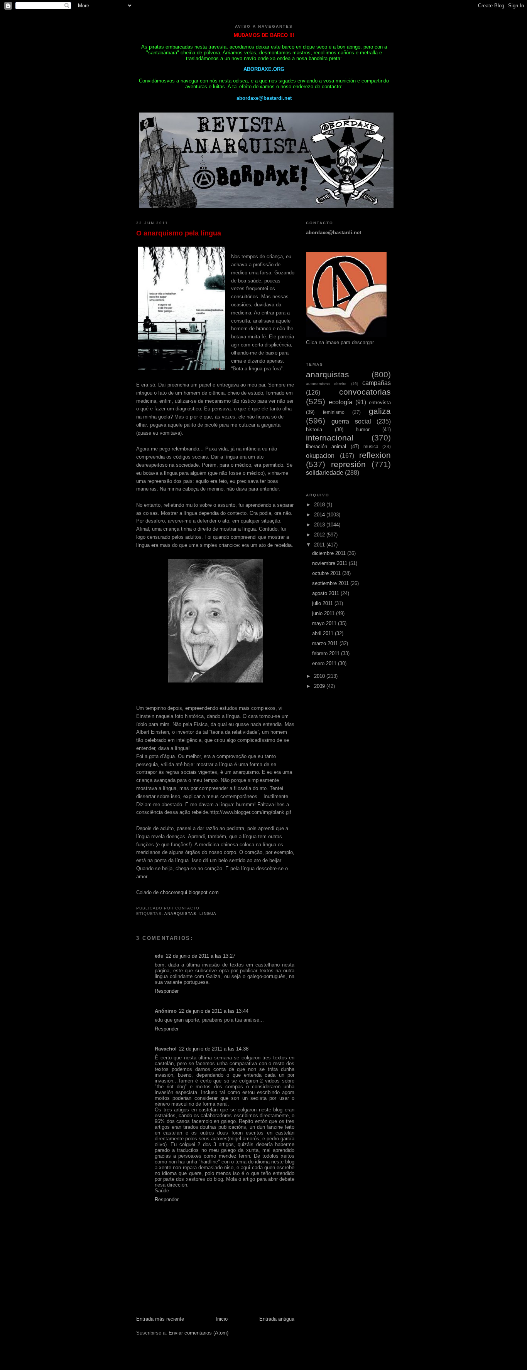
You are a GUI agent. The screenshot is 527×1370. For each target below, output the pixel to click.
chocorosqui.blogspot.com (189, 892)
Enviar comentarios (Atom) (198, 1333)
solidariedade (324, 472)
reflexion (375, 455)
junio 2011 (324, 613)
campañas (376, 383)
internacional (329, 437)
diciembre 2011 (329, 553)
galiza (380, 411)
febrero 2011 (326, 653)
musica (370, 446)
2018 (320, 505)
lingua (207, 913)
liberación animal (326, 446)
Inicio (222, 1319)
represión (348, 464)
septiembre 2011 (331, 583)
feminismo (334, 412)
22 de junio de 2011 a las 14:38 (213, 1049)
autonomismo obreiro (326, 384)
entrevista (380, 402)
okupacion (320, 455)
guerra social (351, 421)
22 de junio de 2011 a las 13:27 (200, 956)
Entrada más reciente (160, 1319)
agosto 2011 (326, 593)
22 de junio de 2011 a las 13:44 (213, 1011)
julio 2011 (323, 603)
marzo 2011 (326, 643)
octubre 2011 (327, 573)
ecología (340, 402)
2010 (320, 676)
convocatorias (365, 391)
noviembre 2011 (330, 563)
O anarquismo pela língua (178, 233)
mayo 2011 (325, 623)
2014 (320, 515)
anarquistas (180, 913)
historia (314, 429)
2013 (320, 525)
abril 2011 (323, 633)
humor (363, 429)
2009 (320, 686)
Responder (167, 991)
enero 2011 (325, 663)
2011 (320, 545)
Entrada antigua (276, 1319)
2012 (320, 535)
